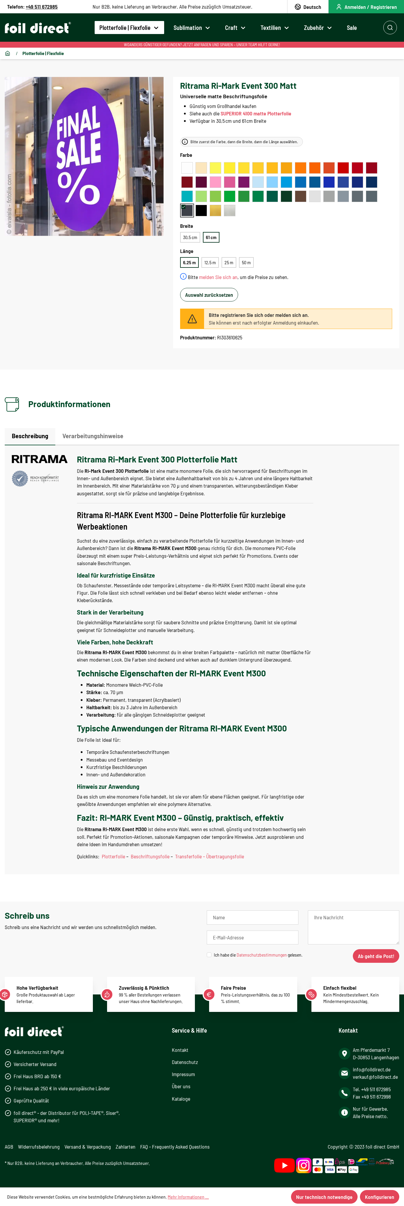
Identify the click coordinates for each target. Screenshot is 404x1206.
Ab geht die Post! (376, 956)
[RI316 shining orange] (301, 168)
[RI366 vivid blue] (343, 182)
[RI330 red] (357, 168)
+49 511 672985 (42, 6)
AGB (9, 1146)
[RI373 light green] (215, 196)
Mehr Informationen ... (188, 1196)
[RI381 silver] (230, 210)
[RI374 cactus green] (230, 196)
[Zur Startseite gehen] (38, 27)
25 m (228, 262)
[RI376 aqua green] (187, 196)
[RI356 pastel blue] (258, 182)
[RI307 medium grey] (357, 196)
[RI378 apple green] (201, 196)
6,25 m (189, 262)
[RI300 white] (187, 168)
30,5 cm (190, 237)
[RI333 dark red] (372, 168)
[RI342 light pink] (215, 182)
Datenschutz (185, 1062)
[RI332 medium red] (343, 168)
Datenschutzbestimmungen (262, 954)
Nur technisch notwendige (324, 1197)
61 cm (211, 237)
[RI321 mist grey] (315, 196)
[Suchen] (390, 27)
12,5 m (210, 262)
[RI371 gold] (215, 210)
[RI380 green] (258, 196)
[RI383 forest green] (286, 196)
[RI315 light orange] (286, 168)
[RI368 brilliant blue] (329, 182)
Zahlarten (125, 1146)
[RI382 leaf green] (272, 196)
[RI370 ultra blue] (357, 182)
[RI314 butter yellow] (244, 168)
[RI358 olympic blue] (286, 182)
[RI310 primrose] (215, 168)
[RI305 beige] (201, 168)
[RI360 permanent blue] (315, 182)
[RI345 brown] (301, 196)
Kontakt (180, 1050)
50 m (246, 262)
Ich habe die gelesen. (258, 954)
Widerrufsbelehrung (39, 1146)
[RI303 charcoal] (187, 210)
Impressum (183, 1074)
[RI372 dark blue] (372, 182)
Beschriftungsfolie (150, 856)
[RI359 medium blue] (301, 182)
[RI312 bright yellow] (258, 168)
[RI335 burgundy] (201, 182)
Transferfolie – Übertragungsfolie (209, 856)
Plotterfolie (113, 856)
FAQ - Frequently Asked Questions (175, 1146)
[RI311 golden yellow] (272, 168)
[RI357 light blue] (272, 182)
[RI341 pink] (230, 182)
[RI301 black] (201, 210)
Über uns (181, 1086)
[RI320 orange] (315, 168)
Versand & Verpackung (87, 1146)
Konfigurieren (379, 1197)
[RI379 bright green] (244, 196)
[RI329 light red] (329, 168)
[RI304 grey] (329, 196)
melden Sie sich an (218, 277)
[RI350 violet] (244, 182)
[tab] (30, 436)
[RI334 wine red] (187, 182)
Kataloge (181, 1098)
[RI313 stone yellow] (230, 168)
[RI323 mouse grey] (343, 196)
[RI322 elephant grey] (372, 196)
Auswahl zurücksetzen (209, 294)
